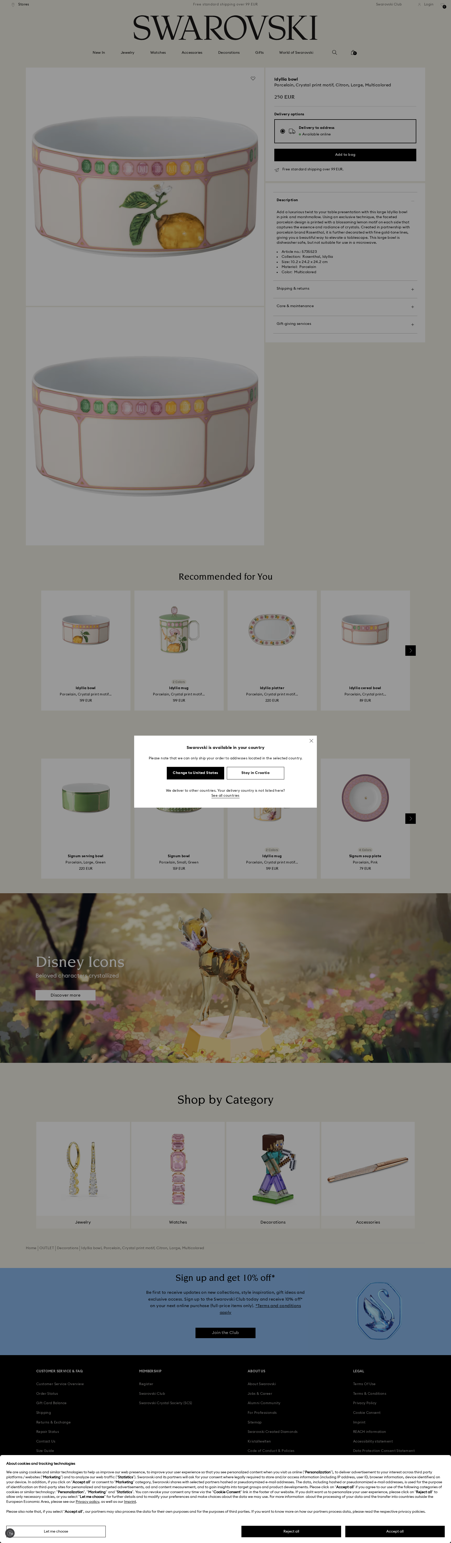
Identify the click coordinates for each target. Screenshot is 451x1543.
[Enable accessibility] (10, 1533)
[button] (311, 740)
